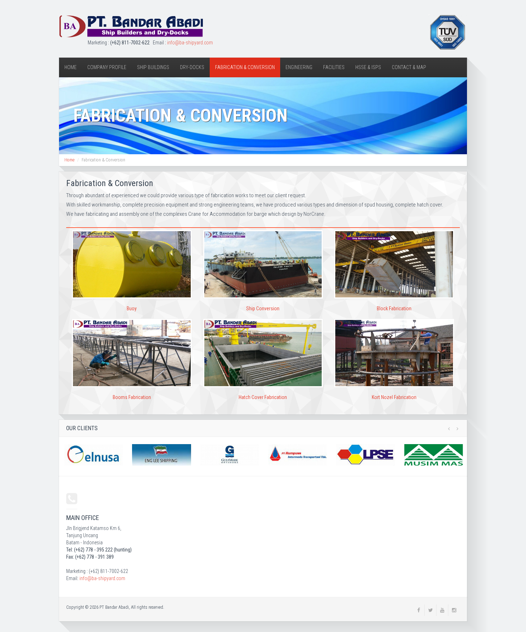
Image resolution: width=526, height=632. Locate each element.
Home (70, 67)
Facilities (334, 67)
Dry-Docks (192, 67)
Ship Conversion (262, 308)
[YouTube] (442, 610)
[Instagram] (454, 610)
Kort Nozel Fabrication (394, 397)
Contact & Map (409, 67)
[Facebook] (418, 610)
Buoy (132, 308)
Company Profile (106, 67)
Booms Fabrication (132, 397)
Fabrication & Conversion (245, 67)
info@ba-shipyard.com (190, 42)
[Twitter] (430, 610)
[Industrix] (131, 26)
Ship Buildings (153, 67)
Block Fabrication (394, 308)
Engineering (299, 67)
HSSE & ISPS (368, 67)
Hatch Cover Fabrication (263, 397)
